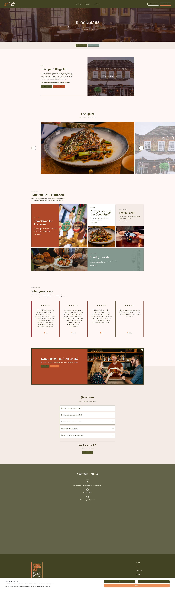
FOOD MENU (94, 222)
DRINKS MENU (37, 234)
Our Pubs (87, 4)
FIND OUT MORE (123, 221)
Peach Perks (139, 570)
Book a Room (165, 4)
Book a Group (94, 45)
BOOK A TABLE (93, 265)
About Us (78, 4)
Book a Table (153, 4)
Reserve (45, 365)
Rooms (96, 4)
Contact (54, 365)
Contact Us (87, 452)
